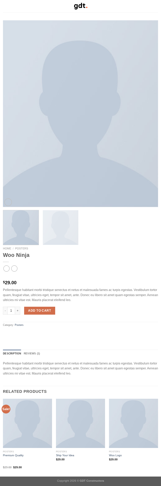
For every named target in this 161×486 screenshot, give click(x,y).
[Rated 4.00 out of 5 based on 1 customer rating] (80, 276)
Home (7, 248)
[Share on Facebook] (5, 333)
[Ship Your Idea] (80, 423)
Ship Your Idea (65, 455)
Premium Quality (13, 455)
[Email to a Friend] (10, 333)
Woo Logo (115, 455)
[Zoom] (8, 202)
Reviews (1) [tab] (32, 353)
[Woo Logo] (133, 423)
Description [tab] (12, 353)
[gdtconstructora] (80, 6)
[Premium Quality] (27, 423)
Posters (21, 248)
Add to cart (39, 310)
